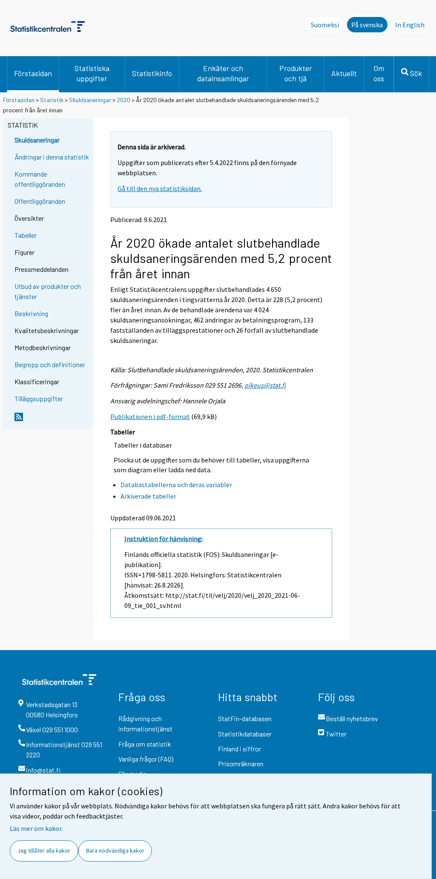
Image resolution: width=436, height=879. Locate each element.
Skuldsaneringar (90, 99)
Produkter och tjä (295, 73)
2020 (123, 99)
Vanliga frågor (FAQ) (145, 759)
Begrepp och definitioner (49, 364)
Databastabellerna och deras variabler (176, 484)
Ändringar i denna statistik (51, 157)
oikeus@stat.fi (265, 385)
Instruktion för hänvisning (162, 538)
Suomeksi (325, 24)
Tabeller (25, 235)
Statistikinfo (152, 73)
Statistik (51, 99)
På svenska (367, 24)
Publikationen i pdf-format (150, 416)
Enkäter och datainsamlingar (223, 73)
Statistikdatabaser (245, 734)
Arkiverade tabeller (148, 496)
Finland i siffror (239, 749)
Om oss (378, 73)
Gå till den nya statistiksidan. (160, 188)
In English (412, 24)
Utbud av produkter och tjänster (47, 291)
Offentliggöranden (39, 201)
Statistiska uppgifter (92, 73)
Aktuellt (344, 73)
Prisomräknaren (241, 763)
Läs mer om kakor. (36, 828)
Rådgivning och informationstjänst (145, 723)
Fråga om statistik (144, 744)
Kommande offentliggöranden (39, 179)
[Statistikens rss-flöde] (51, 420)
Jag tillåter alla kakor (43, 850)
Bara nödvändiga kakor (115, 850)
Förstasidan (33, 73)
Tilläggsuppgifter (38, 398)
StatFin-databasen (245, 718)
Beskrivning (31, 313)
